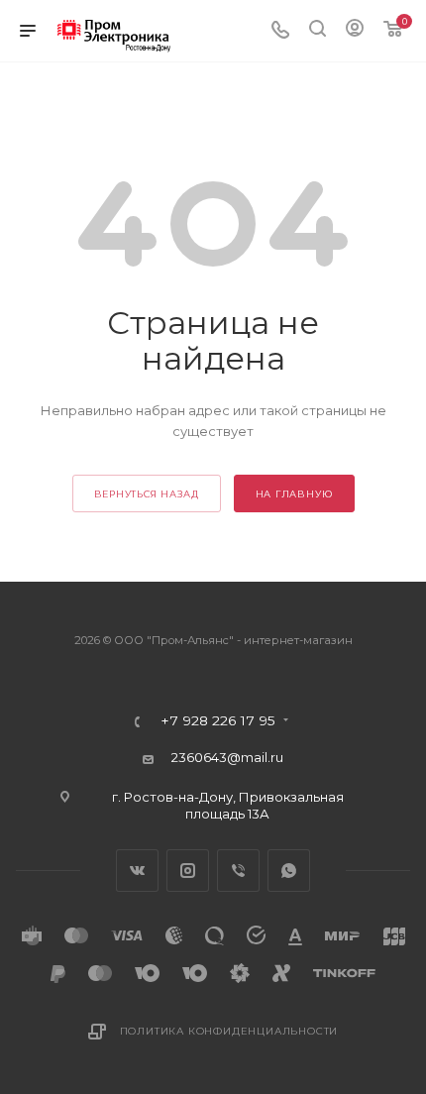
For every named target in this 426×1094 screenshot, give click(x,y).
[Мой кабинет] (355, 31)
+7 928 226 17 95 (217, 721)
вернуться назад (146, 494)
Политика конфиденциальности (229, 1031)
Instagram (187, 870)
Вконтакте (137, 870)
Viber (238, 870)
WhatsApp (288, 870)
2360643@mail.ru (227, 757)
